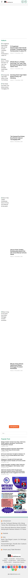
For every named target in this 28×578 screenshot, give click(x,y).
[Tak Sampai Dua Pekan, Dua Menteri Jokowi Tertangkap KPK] (5, 139)
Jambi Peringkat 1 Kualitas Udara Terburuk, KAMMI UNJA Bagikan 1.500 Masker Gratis (13, 465)
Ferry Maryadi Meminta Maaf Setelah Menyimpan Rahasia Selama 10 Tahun (13, 528)
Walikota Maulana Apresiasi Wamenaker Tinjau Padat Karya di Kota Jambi (12, 449)
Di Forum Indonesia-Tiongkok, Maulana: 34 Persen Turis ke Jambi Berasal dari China (13, 454)
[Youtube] (22, 567)
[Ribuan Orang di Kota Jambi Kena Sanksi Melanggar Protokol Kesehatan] (5, 367)
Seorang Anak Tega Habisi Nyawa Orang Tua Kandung (18, 76)
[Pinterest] (8, 567)
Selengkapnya (14, 426)
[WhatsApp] (13, 569)
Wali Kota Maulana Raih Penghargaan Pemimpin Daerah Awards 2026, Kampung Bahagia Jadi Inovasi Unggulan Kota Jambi (13, 471)
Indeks (6, 559)
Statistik (5, 533)
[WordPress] (11, 567)
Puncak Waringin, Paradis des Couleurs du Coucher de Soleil (13, 544)
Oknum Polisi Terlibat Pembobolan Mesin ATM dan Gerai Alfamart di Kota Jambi (18, 252)
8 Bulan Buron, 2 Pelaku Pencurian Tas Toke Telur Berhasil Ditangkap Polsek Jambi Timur (18, 64)
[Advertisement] (14, 22)
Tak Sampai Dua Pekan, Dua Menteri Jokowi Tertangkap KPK (17, 138)
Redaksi (4, 560)
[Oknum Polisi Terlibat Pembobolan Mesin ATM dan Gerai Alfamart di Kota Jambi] (5, 253)
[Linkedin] (20, 567)
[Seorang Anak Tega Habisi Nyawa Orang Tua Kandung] (5, 77)
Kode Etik (12, 559)
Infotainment (7, 521)
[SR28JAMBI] (8, 2)
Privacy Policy (20, 559)
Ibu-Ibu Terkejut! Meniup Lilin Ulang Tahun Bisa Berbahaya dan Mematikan (14, 524)
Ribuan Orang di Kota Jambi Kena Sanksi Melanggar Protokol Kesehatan (16, 366)
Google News (12, 560)
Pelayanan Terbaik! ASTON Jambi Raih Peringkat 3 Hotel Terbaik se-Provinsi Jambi (13, 460)
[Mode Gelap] (22, 1)
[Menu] (2, 1)
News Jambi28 (21, 560)
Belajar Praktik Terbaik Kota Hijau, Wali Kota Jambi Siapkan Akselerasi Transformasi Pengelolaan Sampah (13, 443)
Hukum (11, 53)
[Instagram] (14, 567)
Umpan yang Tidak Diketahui (12, 549)
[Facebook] (3, 567)
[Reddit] (17, 567)
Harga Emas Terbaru (18, 562)
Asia (4, 537)
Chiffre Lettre (7, 562)
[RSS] (15, 569)
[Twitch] (25, 567)
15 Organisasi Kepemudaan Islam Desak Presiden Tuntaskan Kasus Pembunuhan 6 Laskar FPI (18, 49)
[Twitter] (6, 567)
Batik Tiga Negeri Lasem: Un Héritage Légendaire (13, 540)
